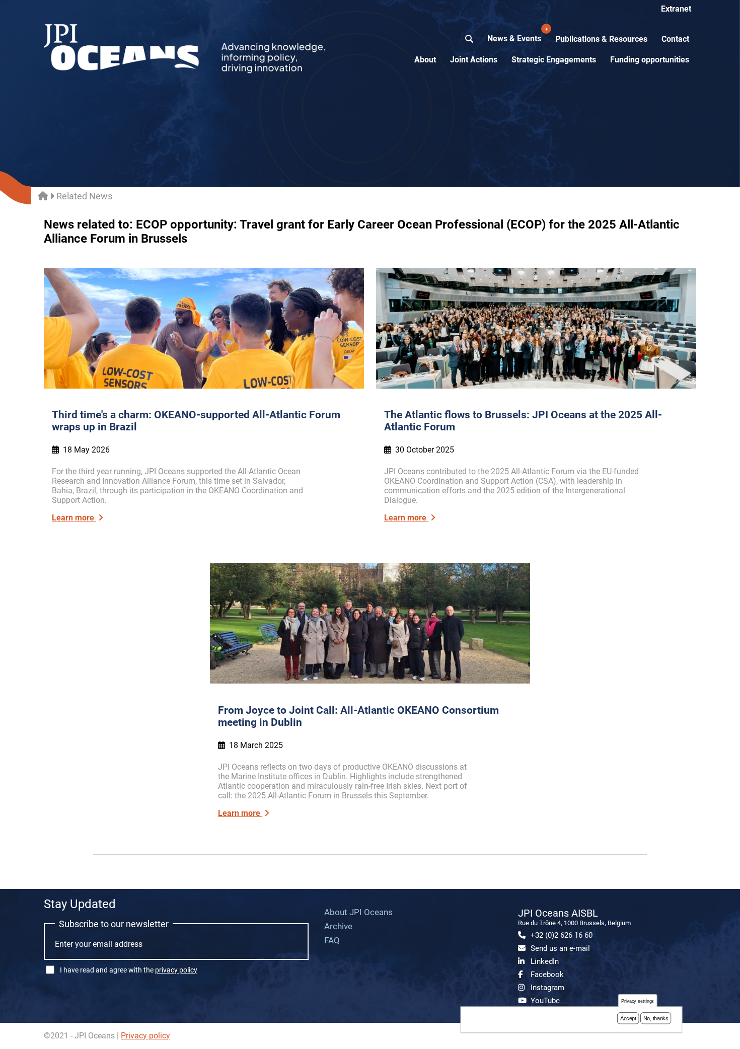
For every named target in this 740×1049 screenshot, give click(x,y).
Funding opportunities (649, 59)
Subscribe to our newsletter (114, 924)
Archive (338, 926)
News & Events (515, 34)
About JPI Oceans (358, 912)
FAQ (332, 940)
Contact (675, 39)
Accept (628, 1018)
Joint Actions (473, 59)
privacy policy (176, 970)
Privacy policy (145, 1035)
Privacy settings (637, 1001)
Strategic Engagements (553, 59)
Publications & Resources (601, 39)
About (425, 59)
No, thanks (656, 1018)
